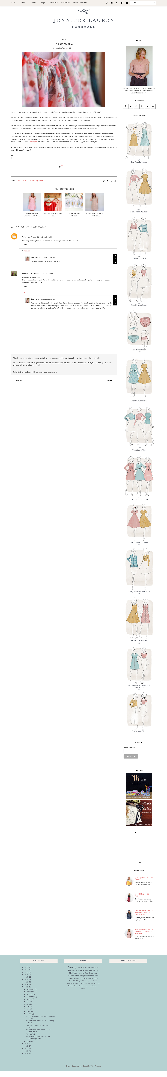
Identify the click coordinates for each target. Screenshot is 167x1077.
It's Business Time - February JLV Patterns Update (40, 1017)
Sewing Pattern (37, 180)
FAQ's (43, 3)
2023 (27, 967)
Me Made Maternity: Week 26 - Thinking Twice (40, 1022)
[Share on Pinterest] (107, 181)
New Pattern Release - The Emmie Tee (144, 878)
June (28, 1004)
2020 (27, 974)
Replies (27, 251)
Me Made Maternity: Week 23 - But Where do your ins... (38, 1037)
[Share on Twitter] (103, 181)
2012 (27, 1048)
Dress (64, 39)
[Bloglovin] (121, 2)
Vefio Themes (96, 1066)
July (28, 1001)
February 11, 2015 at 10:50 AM (41, 237)
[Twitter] (106, 2)
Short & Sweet (78, 986)
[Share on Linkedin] (111, 181)
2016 (27, 984)
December (31, 989)
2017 (26, 982)
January (29, 1041)
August (29, 999)
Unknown (26, 237)
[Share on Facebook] (100, 181)
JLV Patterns (27, 180)
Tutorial (80, 967)
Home (13, 3)
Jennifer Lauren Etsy (80, 983)
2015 (27, 987)
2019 (27, 977)
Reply (25, 245)
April (28, 1009)
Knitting (76, 978)
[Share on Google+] (115, 181)
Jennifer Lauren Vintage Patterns (79, 976)
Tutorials (54, 3)
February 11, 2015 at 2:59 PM (45, 257)
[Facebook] (102, 2)
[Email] (126, 2)
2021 (27, 972)
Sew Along (93, 970)
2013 (27, 1046)
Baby (86, 973)
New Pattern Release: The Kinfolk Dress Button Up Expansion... (144, 931)
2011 (27, 1051)
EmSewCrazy (27, 273)
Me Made (73, 973)
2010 (27, 1053)
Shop (23, 3)
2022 (27, 970)
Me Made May (82, 970)
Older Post (109, 380)
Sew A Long (93, 973)
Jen (32, 257)
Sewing (72, 967)
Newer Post (19, 380)
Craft (88, 983)
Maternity (81, 973)
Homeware (87, 986)
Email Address (129, 748)
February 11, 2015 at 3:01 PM (45, 299)
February (30, 1014)
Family (71, 978)
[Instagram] (111, 2)
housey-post (33, 142)
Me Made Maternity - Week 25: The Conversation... (38, 1031)
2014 (27, 1044)
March (29, 1011)
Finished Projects (80, 3)
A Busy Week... (31, 1034)
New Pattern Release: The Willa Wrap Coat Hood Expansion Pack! (144, 913)
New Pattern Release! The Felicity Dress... (38, 1026)
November (31, 992)
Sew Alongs (65, 3)
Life (92, 976)
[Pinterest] (116, 2)
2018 (27, 979)
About (33, 3)
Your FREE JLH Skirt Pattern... (142, 895)
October (30, 994)
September (31, 997)
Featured (93, 983)
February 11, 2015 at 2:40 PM (43, 273)
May (28, 1006)
